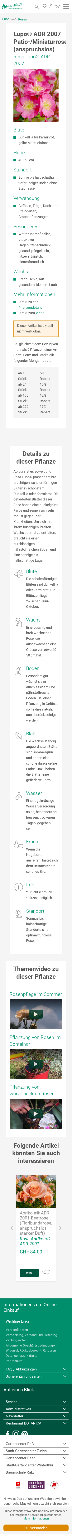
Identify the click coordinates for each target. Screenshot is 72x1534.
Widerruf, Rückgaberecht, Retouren (31, 1350)
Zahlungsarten (16, 1340)
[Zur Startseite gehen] (12, 6)
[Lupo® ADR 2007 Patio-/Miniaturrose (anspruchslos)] (36, 95)
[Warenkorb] (56, 7)
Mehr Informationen (36, 1518)
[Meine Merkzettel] (45, 6)
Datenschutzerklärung (21, 1356)
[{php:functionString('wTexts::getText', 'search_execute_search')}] (37, 6)
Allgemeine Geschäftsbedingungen (31, 1345)
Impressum (14, 1361)
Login (51, 6)
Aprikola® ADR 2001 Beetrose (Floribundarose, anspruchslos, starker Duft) (36, 1223)
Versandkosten (17, 1330)
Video (40, 313)
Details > (31, 1273)
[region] (36, 95)
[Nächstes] (60, 1229)
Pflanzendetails (30, 307)
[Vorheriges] (11, 1229)
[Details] (45, 1272)
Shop (5, 19)
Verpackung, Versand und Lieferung (31, 1335)
